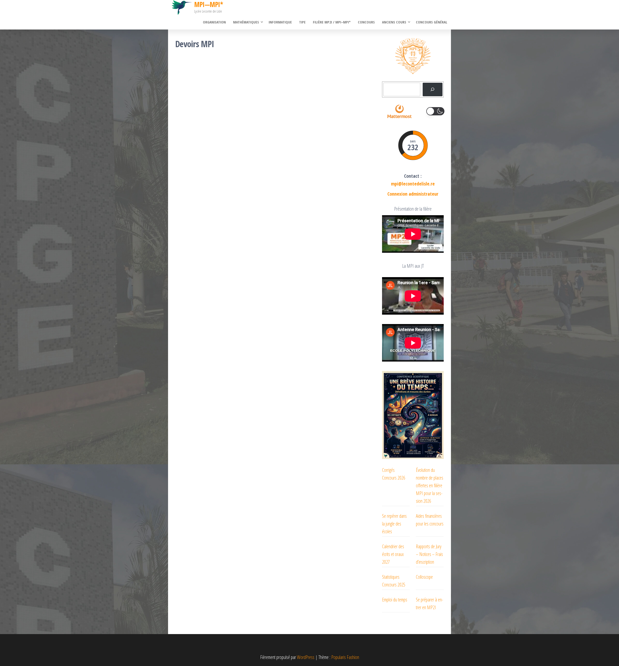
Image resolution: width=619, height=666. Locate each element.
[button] (435, 111)
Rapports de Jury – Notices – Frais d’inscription (429, 554)
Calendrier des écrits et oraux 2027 (393, 554)
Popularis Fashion (345, 657)
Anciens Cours (394, 22)
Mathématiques (246, 22)
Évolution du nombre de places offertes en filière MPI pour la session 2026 (429, 485)
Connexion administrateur (412, 194)
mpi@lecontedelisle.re (413, 183)
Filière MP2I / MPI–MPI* (332, 22)
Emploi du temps (394, 599)
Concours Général (431, 22)
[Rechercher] (432, 89)
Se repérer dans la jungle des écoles (394, 524)
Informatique (280, 22)
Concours (366, 22)
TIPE (302, 22)
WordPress (305, 657)
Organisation (214, 22)
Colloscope (424, 577)
